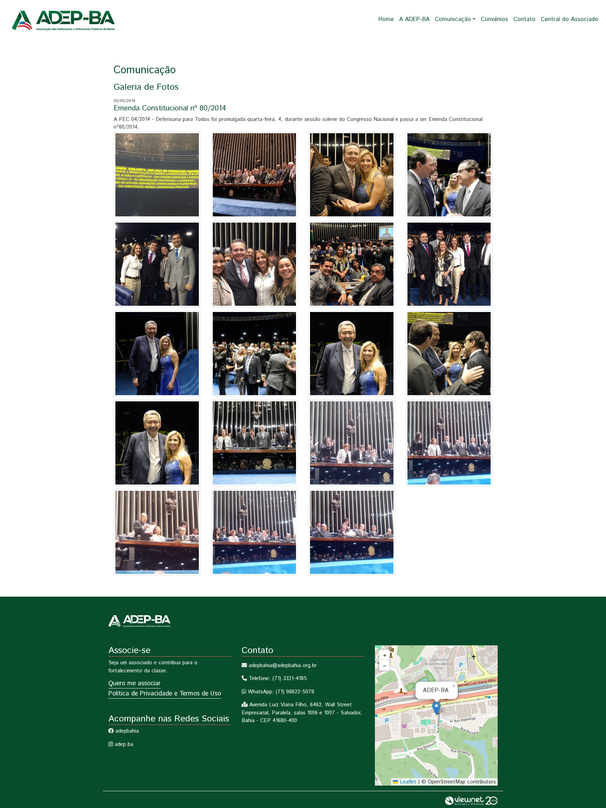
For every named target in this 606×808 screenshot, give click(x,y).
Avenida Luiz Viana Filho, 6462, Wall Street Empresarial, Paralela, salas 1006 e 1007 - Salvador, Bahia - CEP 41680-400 (302, 712)
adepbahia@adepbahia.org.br (282, 665)
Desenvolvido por (424, 800)
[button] (436, 708)
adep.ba (123, 744)
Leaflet (407, 782)
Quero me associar (134, 683)
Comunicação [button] (453, 19)
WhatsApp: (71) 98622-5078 (280, 691)
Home (386, 19)
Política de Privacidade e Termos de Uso (164, 693)
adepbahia (126, 731)
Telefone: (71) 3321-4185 (277, 678)
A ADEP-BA (414, 19)
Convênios (494, 19)
